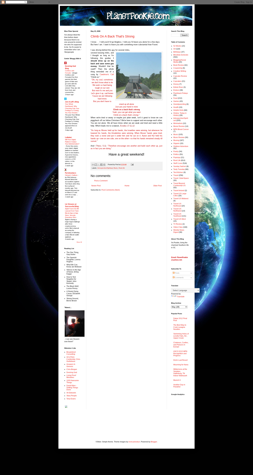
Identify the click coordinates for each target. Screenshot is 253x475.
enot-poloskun (134, 442)
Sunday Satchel (179, 166)
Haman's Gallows (71, 175)
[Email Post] (131, 164)
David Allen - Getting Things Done (72, 388)
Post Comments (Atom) (110, 190)
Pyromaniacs (70, 173)
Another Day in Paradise (179, 386)
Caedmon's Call (107, 74)
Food (175, 98)
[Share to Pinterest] (104, 164)
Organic (176, 143)
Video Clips (178, 227)
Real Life (122, 168)
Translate (180, 297)
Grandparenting (179, 104)
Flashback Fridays (180, 93)
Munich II (177, 380)
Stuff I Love (177, 163)
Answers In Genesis (70, 365)
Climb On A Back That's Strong (112, 36)
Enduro (176, 90)
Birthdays (177, 52)
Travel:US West (179, 219)
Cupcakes (177, 81)
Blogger (154, 442)
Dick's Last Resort (180, 360)
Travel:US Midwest (180, 199)
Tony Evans (71, 399)
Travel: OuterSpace (181, 178)
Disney (176, 84)
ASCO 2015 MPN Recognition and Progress (180, 353)
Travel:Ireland (178, 191)
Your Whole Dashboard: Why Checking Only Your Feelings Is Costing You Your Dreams (72, 108)
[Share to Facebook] (101, 164)
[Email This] (93, 164)
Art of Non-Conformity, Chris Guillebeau (73, 359)
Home (127, 186)
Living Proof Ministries (71, 376)
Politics (176, 154)
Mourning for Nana (180, 365)
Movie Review (179, 126)
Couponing (177, 68)
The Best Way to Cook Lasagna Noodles (179, 327)
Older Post (157, 186)
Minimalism (177, 123)
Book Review (178, 65)
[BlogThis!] (95, 164)
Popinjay (176, 157)
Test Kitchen (178, 172)
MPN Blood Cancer (181, 129)
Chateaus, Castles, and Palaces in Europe (180, 345)
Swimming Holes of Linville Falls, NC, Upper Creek (181, 336)
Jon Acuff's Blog (72, 102)
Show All (79, 242)
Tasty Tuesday (179, 169)
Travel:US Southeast (177, 215)
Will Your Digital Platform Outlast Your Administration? (72, 142)
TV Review (177, 224)
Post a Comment (100, 181)
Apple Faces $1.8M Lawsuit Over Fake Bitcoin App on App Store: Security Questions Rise (72, 213)
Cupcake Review (180, 76)
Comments (179, 278)
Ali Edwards (71, 393)
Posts (177, 273)
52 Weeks (177, 46)
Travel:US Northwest (177, 210)
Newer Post (96, 186)
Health (176, 107)
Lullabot (68, 137)
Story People (71, 396)
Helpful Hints (178, 110)
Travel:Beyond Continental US (179, 184)
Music (115, 168)
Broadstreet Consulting (71, 353)
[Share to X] (98, 164)
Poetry (175, 151)
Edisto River (178, 87)
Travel (175, 175)
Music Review (178, 137)
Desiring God (71, 372)
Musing (176, 140)
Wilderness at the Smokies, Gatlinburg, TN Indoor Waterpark (180, 372)
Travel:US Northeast (177, 205)
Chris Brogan (71, 369)
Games (176, 101)
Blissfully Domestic (180, 55)
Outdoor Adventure (180, 146)
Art (174, 49)
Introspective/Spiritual (105, 168)
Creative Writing (179, 71)
